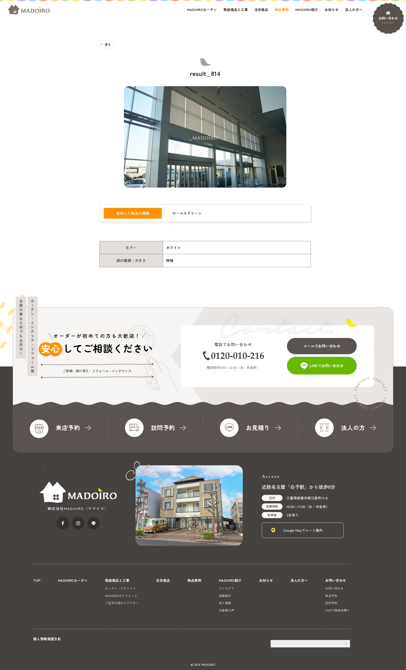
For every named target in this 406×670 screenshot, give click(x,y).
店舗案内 (225, 596)
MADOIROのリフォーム (121, 596)
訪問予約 (331, 603)
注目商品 (261, 9)
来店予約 (331, 596)
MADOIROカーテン (202, 9)
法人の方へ (353, 9)
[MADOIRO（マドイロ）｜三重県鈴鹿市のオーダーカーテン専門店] (28, 9)
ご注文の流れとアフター (122, 603)
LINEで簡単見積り (337, 610)
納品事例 (282, 9)
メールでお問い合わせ (321, 346)
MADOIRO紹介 (306, 9)
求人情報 (225, 603)
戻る (108, 44)
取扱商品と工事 (236, 9)
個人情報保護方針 (47, 638)
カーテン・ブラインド (120, 588)
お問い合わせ (388, 18)
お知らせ (332, 9)
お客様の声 (226, 610)
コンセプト (226, 588)
